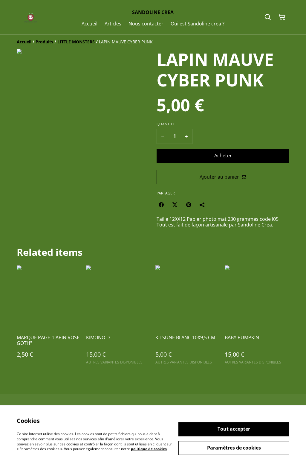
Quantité (166, 124)
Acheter (223, 155)
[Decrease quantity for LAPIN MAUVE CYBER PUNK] (163, 136)
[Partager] (202, 204)
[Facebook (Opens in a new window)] (161, 204)
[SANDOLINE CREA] (29, 17)
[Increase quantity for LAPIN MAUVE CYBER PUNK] (186, 136)
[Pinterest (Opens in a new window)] (188, 204)
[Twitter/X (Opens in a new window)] (174, 204)
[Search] (268, 17)
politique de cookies (149, 448)
